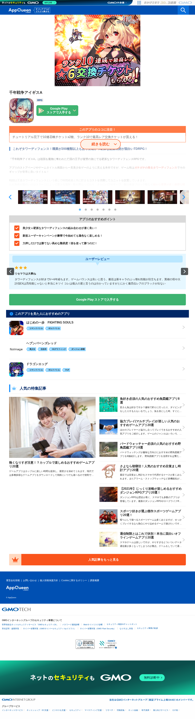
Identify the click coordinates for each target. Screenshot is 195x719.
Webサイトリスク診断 (93, 625)
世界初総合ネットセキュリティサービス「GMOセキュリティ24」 (30, 625)
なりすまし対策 (126, 629)
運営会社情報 (13, 580)
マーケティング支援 (93, 710)
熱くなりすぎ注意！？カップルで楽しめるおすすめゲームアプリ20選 (51, 464)
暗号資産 (145, 710)
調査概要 (94, 580)
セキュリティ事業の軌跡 (147, 628)
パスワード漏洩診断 (70, 625)
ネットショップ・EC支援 (37, 710)
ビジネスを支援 (59, 710)
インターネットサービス (12, 710)
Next (184, 197)
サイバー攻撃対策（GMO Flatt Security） (98, 629)
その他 (175, 710)
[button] (10, 271)
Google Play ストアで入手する (97, 299)
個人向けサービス (160, 710)
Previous (11, 197)
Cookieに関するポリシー (74, 580)
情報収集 (121, 710)
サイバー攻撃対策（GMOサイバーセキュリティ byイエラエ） (49, 629)
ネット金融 (133, 710)
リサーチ (109, 710)
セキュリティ (75, 710)
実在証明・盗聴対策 (10, 629)
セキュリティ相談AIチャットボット (122, 624)
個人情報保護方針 (49, 580)
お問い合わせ (30, 580)
